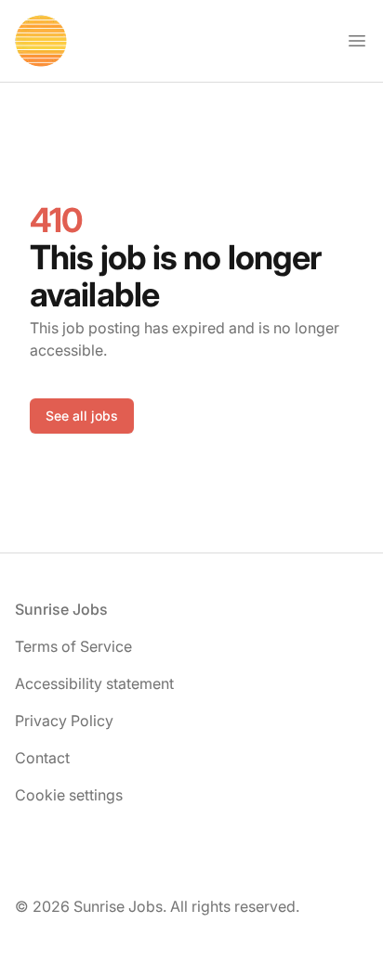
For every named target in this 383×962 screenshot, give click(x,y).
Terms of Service (73, 646)
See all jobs (82, 415)
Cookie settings (69, 795)
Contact (42, 757)
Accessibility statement (94, 683)
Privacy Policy (64, 720)
